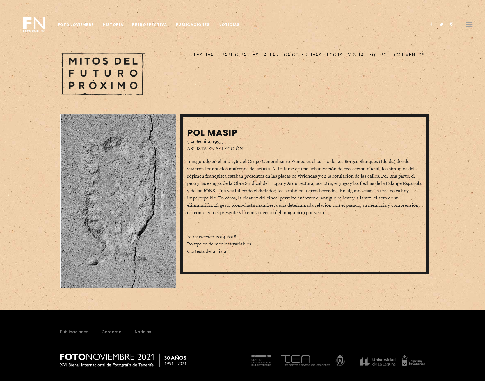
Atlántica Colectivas (293, 55)
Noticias (143, 332)
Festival (205, 55)
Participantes (240, 55)
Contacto (112, 332)
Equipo (378, 55)
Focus (335, 55)
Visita (356, 55)
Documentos (408, 55)
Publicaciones (74, 332)
